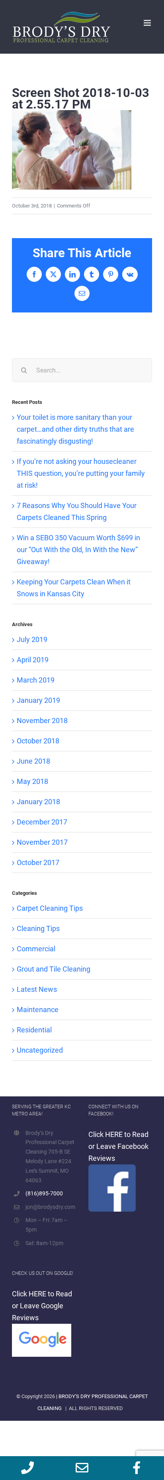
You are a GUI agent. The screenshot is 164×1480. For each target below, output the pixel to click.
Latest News (37, 989)
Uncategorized (40, 1050)
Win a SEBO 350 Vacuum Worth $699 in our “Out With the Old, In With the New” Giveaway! (78, 549)
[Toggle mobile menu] (148, 23)
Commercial (36, 949)
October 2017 (38, 862)
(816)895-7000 (44, 1193)
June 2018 (33, 761)
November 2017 (42, 842)
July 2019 (32, 639)
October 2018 (38, 741)
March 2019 (36, 680)
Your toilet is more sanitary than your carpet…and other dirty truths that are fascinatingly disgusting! (75, 429)
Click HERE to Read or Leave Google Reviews (42, 1306)
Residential (34, 1030)
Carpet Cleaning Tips (50, 908)
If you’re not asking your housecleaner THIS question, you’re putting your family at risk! (81, 473)
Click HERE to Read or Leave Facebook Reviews (118, 1146)
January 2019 (38, 700)
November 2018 (42, 720)
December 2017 (42, 822)
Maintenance (38, 1009)
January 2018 (38, 801)
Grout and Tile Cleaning (53, 969)
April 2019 (33, 660)
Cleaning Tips (38, 928)
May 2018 (32, 781)
